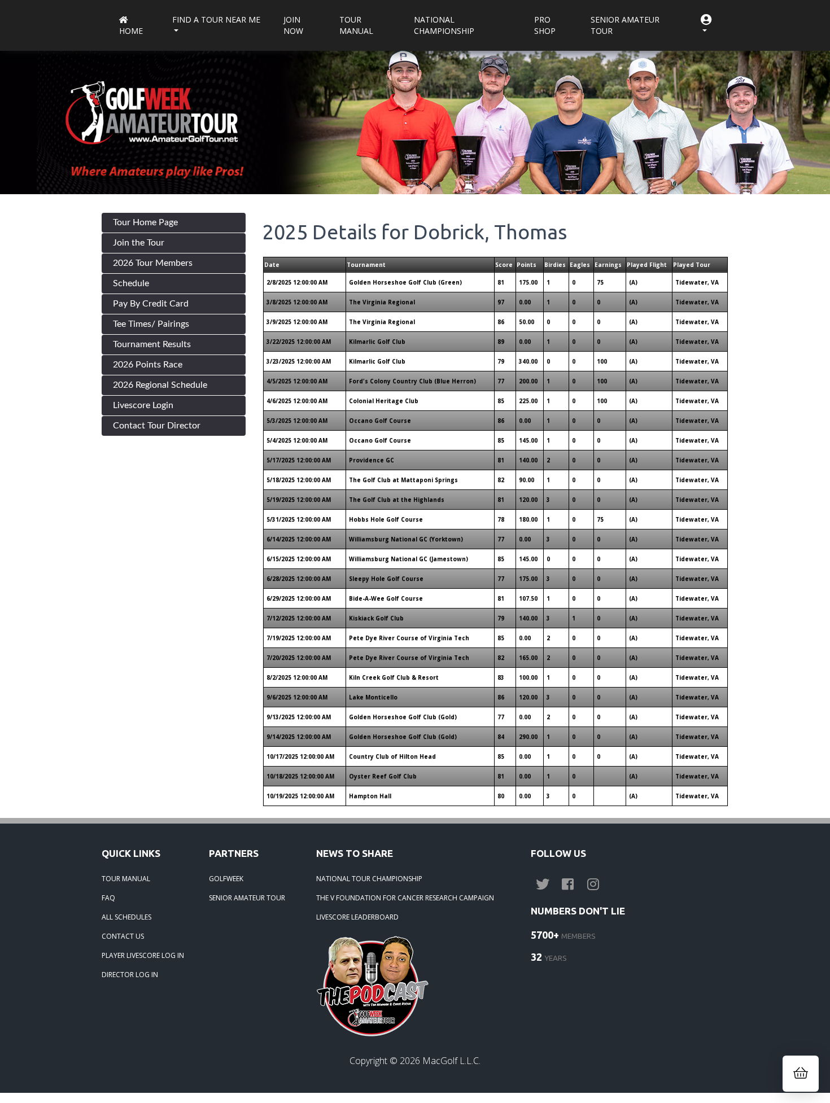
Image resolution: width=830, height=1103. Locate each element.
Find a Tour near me (216, 19)
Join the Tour (138, 242)
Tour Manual (356, 25)
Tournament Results (152, 344)
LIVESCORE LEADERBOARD (357, 917)
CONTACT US (123, 936)
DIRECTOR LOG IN (130, 974)
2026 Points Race (147, 364)
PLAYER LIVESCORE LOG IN (143, 955)
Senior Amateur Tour (625, 25)
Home (131, 30)
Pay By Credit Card (151, 303)
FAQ (108, 898)
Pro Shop (545, 25)
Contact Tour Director (156, 425)
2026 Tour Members (153, 263)
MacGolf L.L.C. (451, 1060)
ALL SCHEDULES (126, 917)
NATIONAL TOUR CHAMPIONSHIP (369, 878)
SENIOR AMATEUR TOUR (247, 898)
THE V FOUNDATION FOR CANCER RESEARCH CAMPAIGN (405, 898)
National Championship (444, 25)
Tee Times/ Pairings (151, 324)
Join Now (293, 25)
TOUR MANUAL (126, 878)
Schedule (131, 283)
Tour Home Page (145, 222)
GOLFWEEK (226, 878)
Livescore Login (143, 405)
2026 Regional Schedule (160, 384)
